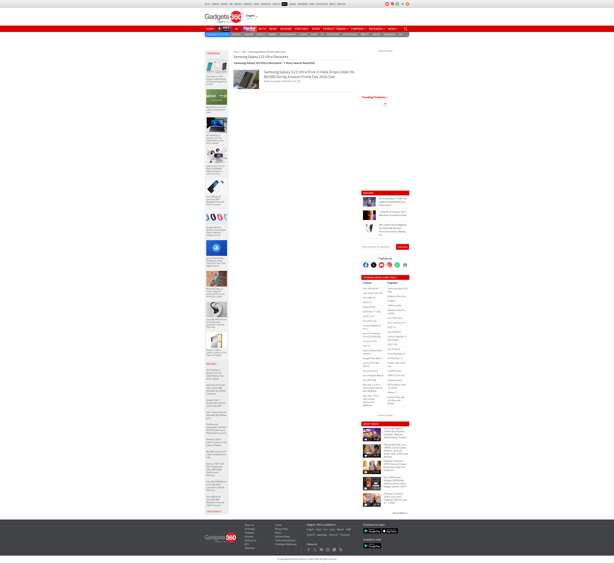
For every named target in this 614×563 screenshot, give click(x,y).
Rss (340, 549)
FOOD (256, 4)
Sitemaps (250, 529)
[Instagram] (389, 265)
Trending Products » (374, 97)
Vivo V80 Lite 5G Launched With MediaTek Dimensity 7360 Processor (215, 501)
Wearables (390, 34)
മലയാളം (322, 535)
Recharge (376, 29)
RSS (247, 544)
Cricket (247, 4)
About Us (249, 525)
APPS (312, 4)
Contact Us (250, 540)
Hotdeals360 (350, 34)
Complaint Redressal (285, 544)
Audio (314, 34)
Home (210, 29)
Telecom (248, 34)
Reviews (286, 29)
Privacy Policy (281, 529)
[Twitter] (373, 265)
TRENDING (213, 53)
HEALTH (276, 4)
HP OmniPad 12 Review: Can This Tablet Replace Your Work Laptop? (215, 374)
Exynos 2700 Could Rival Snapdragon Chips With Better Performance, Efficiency (215, 469)
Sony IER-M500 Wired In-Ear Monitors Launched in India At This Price (216, 486)
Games (292, 4)
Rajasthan (322, 4)
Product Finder (334, 29)
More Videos (399, 513)
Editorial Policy (282, 537)
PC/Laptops (333, 34)
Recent (211, 364)
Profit (224, 4)
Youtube (321, 549)
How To (261, 34)
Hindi (318, 530)
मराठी (348, 530)
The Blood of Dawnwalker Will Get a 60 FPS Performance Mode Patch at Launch (216, 429)
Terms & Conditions (285, 540)
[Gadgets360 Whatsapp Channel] (397, 265)
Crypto (303, 34)
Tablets (365, 34)
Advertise (250, 548)
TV (322, 34)
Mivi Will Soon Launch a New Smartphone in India (216, 455)
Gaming (272, 34)
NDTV (207, 4)
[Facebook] (366, 265)
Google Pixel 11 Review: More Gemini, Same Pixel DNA (216, 403)
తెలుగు (340, 529)
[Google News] (405, 265)
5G (400, 34)
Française (345, 535)
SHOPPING (303, 4)
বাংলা (325, 530)
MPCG (332, 4)
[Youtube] (381, 265)
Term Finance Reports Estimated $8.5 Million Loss (216, 415)
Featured (368, 193)
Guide (316, 29)
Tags (243, 52)
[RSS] (407, 4)
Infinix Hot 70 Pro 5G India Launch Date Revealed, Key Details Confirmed (216, 389)
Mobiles (236, 34)
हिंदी (231, 4)
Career (278, 525)
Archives (249, 537)
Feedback (249, 533)
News (273, 29)
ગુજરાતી (311, 535)
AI (236, 29)
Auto (262, 29)
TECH (284, 4)
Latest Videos (370, 423)
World (215, 4)
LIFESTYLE (266, 4)
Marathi (341, 4)
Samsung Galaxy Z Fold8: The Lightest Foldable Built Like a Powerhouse (393, 202)
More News (213, 512)
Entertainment (288, 34)
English (310, 530)
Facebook (309, 549)
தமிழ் (332, 530)
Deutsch (333, 535)
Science (376, 34)
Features (302, 29)
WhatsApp (334, 549)
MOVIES (238, 4)
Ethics (278, 533)
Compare (357, 29)
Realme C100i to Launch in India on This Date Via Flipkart (216, 442)
